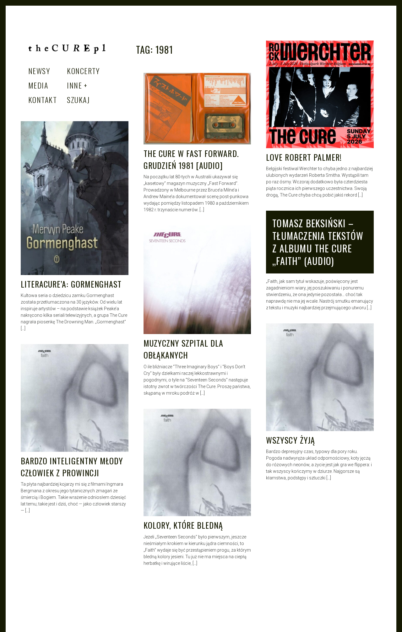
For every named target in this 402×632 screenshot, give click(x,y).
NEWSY (39, 70)
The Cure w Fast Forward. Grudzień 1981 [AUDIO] (191, 159)
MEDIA (38, 85)
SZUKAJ (78, 99)
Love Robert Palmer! (304, 157)
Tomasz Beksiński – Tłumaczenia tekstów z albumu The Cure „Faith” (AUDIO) (317, 242)
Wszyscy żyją (290, 440)
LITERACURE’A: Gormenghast (71, 284)
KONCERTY (83, 70)
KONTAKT (42, 99)
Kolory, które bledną (183, 525)
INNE (74, 85)
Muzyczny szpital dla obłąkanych (184, 349)
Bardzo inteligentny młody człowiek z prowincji (72, 467)
